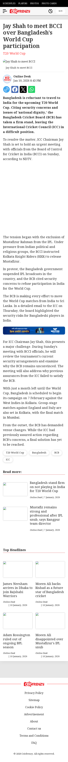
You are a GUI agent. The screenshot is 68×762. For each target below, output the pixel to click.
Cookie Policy (34, 707)
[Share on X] (23, 89)
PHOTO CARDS (49, 3)
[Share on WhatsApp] (31, 89)
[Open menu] (5, 11)
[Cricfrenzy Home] (20, 11)
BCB (56, 453)
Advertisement (34, 714)
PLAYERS (22, 3)
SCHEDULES (9, 3)
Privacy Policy (34, 693)
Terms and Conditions (34, 736)
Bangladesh (39, 453)
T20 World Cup (15, 453)
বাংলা (60, 11)
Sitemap (34, 700)
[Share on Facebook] (14, 89)
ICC (8, 460)
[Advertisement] (34, 198)
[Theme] (50, 11)
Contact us (34, 729)
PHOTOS (34, 3)
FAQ (34, 743)
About (34, 721)
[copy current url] (6, 89)
